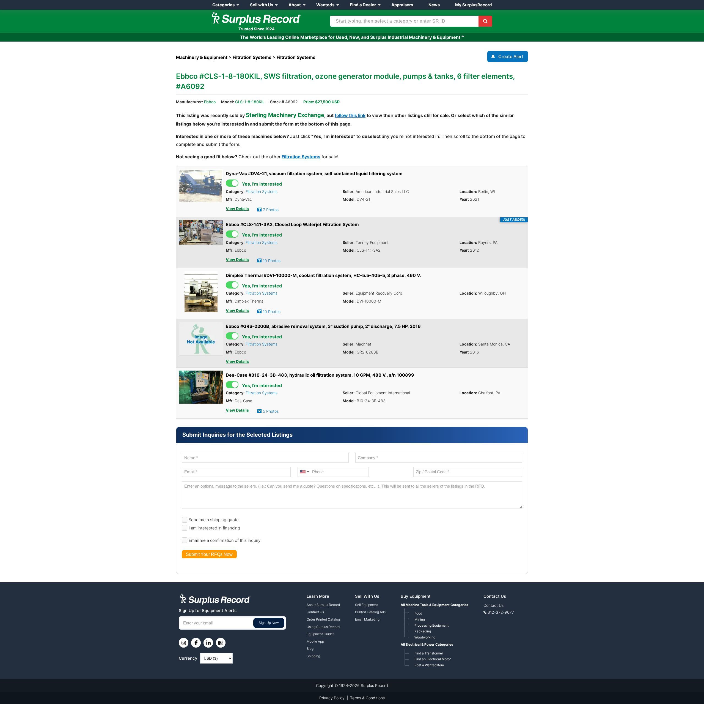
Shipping (313, 656)
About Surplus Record (323, 605)
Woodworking (424, 637)
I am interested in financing (214, 528)
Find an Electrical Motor (432, 659)
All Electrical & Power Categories (427, 644)
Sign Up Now (269, 623)
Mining (419, 619)
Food (418, 613)
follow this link (350, 115)
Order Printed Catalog (323, 619)
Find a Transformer (428, 653)
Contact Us (315, 612)
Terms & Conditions (367, 697)
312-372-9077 (501, 612)
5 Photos (271, 411)
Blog (310, 648)
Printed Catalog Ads (370, 612)
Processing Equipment (431, 625)
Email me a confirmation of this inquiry (224, 540)
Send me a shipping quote (214, 519)
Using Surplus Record (323, 627)
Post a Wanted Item (429, 665)
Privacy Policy (332, 697)
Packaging (422, 631)
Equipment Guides (320, 634)
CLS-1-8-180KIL (250, 101)
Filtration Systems (301, 156)
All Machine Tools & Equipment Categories (434, 605)
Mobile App (315, 641)
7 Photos (271, 209)
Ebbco (210, 101)
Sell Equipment (366, 605)
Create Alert (511, 56)
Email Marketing (367, 619)
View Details (237, 209)
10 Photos (271, 260)
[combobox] (304, 471)
